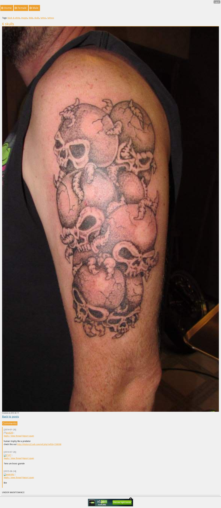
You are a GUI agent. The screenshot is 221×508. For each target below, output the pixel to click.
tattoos (50, 18)
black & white (14, 18)
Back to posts (10, 416)
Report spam (28, 436)
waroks (10, 474)
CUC (8, 455)
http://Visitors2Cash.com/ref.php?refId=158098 (39, 444)
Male (31, 18)
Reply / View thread (13, 436)
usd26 (9, 432)
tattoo (43, 18)
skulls (36, 18)
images (24, 18)
